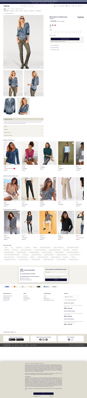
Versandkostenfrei (26, 298)
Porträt (45, 295)
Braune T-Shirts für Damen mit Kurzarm (11, 254)
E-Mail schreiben (69, 297)
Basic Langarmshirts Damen (54, 249)
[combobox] (32, 6)
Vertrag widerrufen (7, 345)
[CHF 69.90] (30, 222)
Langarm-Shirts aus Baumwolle (73, 252)
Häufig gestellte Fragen (7, 295)
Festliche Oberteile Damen (45, 247)
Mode (5, 8)
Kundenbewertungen (8, 135)
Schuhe (21, 10)
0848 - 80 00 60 (68, 308)
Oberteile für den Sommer (62, 254)
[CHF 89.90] (66, 153)
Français (14, 332)
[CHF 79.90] (48, 153)
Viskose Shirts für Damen (23, 259)
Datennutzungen (56, 364)
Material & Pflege (6, 298)
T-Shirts (6, 247)
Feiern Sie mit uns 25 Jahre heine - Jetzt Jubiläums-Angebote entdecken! (43, 1)
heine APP (25, 300)
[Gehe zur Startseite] (6, 6)
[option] (50, 25)
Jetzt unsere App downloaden (16, 337)
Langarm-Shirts (10, 13)
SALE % (12, 8)
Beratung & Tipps (6, 297)
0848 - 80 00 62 (68, 324)
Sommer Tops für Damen (36, 254)
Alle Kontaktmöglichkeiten (71, 299)
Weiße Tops (6, 249)
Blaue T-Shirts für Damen (9, 257)
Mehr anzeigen (59, 277)
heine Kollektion (38, 10)
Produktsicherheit (7, 132)
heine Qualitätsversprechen (49, 300)
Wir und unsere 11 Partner (29, 364)
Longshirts (35, 247)
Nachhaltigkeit (46, 298)
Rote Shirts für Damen (59, 252)
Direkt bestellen (6, 300)
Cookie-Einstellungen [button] (33, 345)
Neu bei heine (26, 297)
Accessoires (25, 10)
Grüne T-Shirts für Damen (22, 257)
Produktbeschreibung (8, 119)
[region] (43, 379)
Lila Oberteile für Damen (49, 254)
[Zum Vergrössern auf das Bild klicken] (41, 67)
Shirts (7, 13)
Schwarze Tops (25, 254)
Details (5, 126)
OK (43, 393)
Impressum (22, 345)
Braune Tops (65, 257)
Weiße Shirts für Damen (21, 252)
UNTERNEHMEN (47, 293)
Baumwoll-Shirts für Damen (26, 249)
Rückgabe (6, 129)
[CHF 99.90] (66, 189)
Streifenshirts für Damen (9, 252)
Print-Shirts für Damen (36, 259)
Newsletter (25, 295)
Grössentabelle (53, 35)
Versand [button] (63, 21)
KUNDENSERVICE (7, 293)
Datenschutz (17, 345)
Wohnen (8, 8)
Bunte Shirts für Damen (73, 259)
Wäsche (16, 10)
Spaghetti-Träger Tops (55, 257)
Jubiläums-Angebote (19, 8)
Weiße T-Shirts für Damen (59, 247)
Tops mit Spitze (66, 249)
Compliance (26, 345)
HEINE (24, 293)
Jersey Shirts (74, 249)
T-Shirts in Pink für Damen (75, 254)
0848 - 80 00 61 (68, 316)
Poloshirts (73, 257)
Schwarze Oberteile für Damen (72, 247)
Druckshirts (32, 257)
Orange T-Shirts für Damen (43, 257)
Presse (45, 297)
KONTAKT (66, 293)
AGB (12, 345)
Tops (12, 247)
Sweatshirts (27, 247)
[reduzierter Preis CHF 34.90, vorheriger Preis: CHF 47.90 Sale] (12, 153)
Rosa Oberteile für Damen (34, 252)
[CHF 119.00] (30, 189)
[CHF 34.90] (30, 153)
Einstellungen (51, 396)
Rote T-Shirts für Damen (61, 259)
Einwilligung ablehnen (36, 396)
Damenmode (6, 10)
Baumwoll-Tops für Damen (48, 259)
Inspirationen (31, 10)
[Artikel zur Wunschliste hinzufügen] (81, 39)
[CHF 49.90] (48, 189)
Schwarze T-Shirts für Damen (40, 249)
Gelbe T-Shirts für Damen (47, 252)
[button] (3, 13)
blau (50, 27)
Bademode (12, 10)
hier (49, 370)
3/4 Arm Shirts (15, 249)
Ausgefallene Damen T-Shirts (10, 259)
